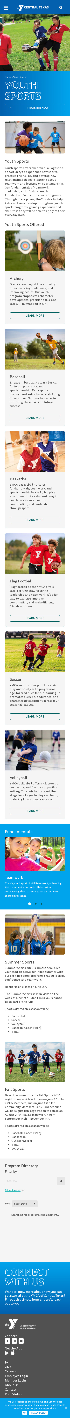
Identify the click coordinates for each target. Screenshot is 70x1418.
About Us (12, 1385)
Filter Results (13, 1190)
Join (7, 1362)
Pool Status (13, 1394)
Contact (10, 1389)
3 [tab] (41, 903)
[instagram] (14, 1341)
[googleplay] (7, 1352)
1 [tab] (29, 903)
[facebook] (7, 1341)
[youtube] (21, 1341)
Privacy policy (38, 1412)
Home (8, 77)
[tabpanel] (35, 884)
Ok (24, 1412)
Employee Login (16, 1376)
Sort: (8, 1203)
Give (8, 1367)
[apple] (13, 1352)
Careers (10, 1371)
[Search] (61, 1181)
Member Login (15, 1380)
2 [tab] (36, 903)
